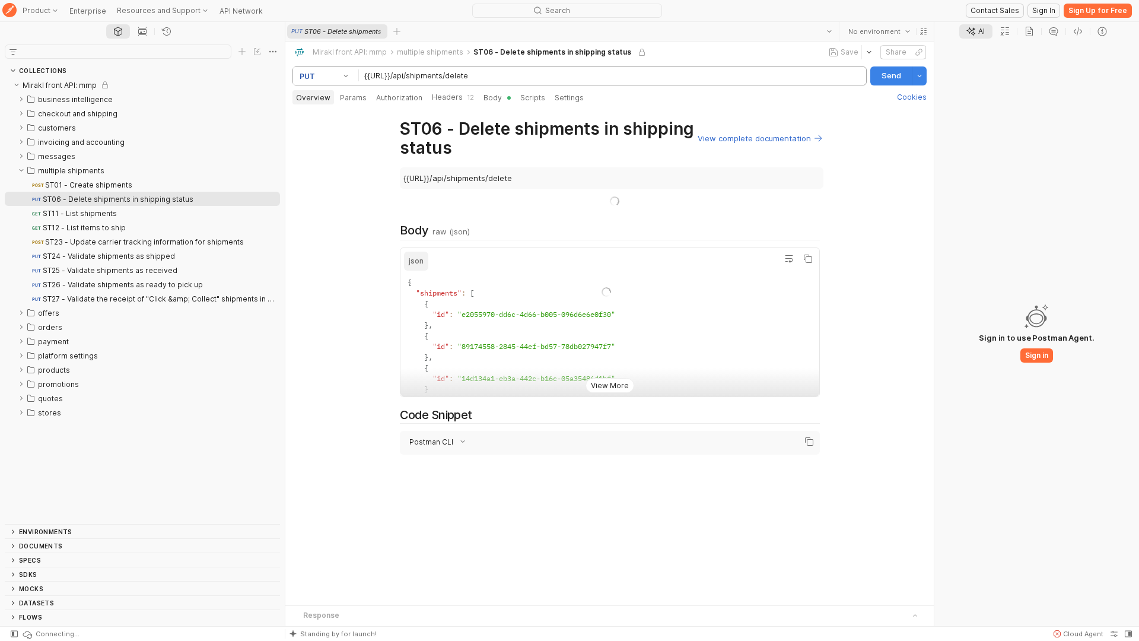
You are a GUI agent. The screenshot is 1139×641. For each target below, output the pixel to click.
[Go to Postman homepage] (9, 11)
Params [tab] (353, 97)
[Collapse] (16, 85)
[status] (50, 634)
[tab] (118, 31)
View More (609, 385)
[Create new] (242, 52)
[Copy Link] (919, 52)
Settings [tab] (569, 97)
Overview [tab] (313, 97)
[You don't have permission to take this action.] (397, 31)
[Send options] (919, 75)
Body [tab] (492, 97)
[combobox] (879, 31)
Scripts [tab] (532, 97)
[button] (924, 31)
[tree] (142, 301)
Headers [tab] (453, 97)
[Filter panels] (13, 52)
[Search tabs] (829, 31)
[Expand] (21, 99)
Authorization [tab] (399, 97)
